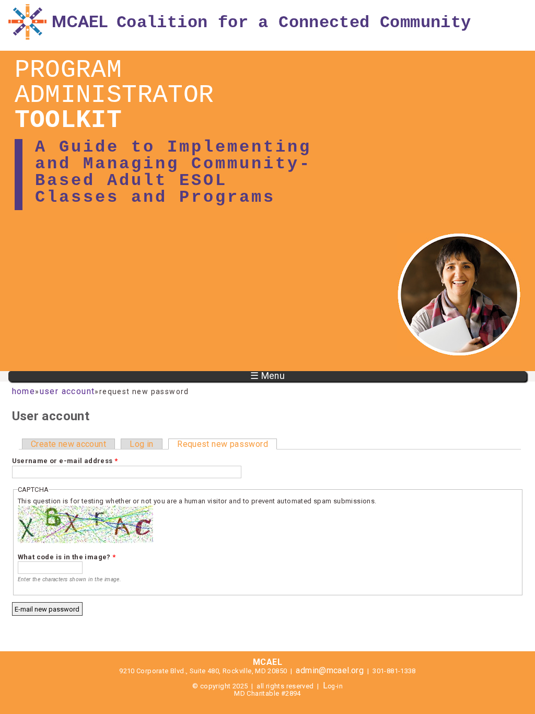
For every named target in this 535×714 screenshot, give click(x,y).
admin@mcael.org (330, 670)
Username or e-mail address (65, 461)
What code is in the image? (67, 557)
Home (24, 391)
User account (67, 391)
